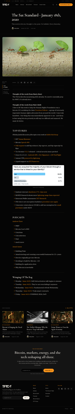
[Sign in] (56, 4)
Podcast (36, 4)
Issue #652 (29, 288)
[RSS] (71, 388)
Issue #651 (27, 284)
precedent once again (50, 202)
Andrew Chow (18, 221)
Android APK (33, 155)
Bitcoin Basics (36, 398)
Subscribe (48, 370)
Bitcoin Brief (29, 4)
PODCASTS (6, 89)
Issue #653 (28, 291)
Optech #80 (25, 142)
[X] (59, 388)
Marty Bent (16, 28)
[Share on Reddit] (28, 82)
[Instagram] (65, 388)
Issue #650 (27, 281)
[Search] (53, 4)
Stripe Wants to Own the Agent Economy (59, 328)
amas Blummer (25, 139)
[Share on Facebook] (21, 82)
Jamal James (17, 247)
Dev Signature (44, 155)
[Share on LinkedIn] (24, 82)
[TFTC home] (5, 5)
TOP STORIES (5, 86)
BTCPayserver (34, 161)
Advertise (47, 393)
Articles (22, 4)
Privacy (66, 408)
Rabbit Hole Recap (52, 135)
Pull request (19, 146)
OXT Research (41, 198)
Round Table (42, 4)
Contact (47, 396)
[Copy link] (34, 82)
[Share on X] (18, 82)
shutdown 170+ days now (37, 192)
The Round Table (49, 390)
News (17, 4)
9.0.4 (27, 152)
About (46, 388)
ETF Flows (35, 401)
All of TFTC (70, 308)
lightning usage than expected (48, 195)
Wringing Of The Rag (6, 92)
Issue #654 (25, 294)
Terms (71, 408)
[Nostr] (62, 388)
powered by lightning (32, 158)
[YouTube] (68, 388)
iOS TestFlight (56, 155)
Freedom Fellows (41, 110)
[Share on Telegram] (31, 82)
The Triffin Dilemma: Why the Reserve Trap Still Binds (37, 328)
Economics (30, 324)
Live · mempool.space (67, 1)
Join (25, 397)
